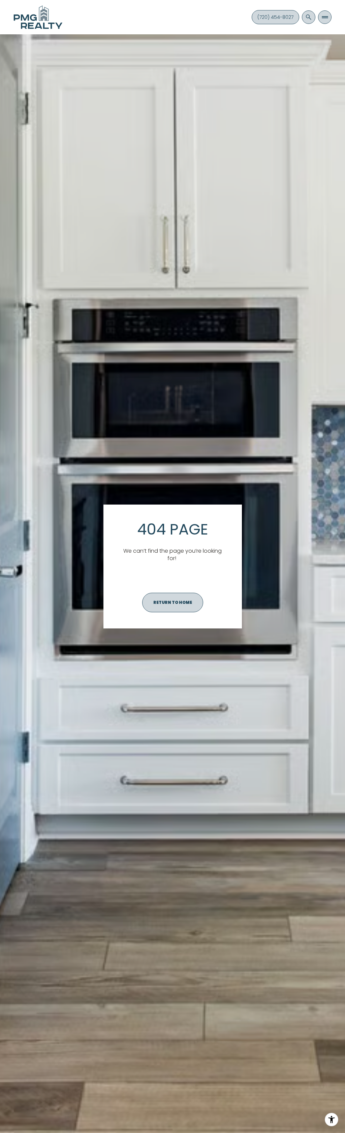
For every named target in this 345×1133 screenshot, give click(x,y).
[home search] (308, 17)
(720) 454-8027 (275, 17)
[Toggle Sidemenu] (325, 17)
